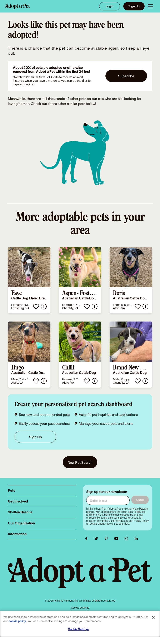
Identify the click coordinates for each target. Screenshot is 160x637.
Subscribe (126, 76)
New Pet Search (80, 462)
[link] (29, 280)
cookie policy (17, 621)
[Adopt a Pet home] (17, 6)
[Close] (153, 617)
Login (110, 6)
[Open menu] (150, 6)
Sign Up (134, 6)
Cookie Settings (80, 607)
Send (140, 499)
